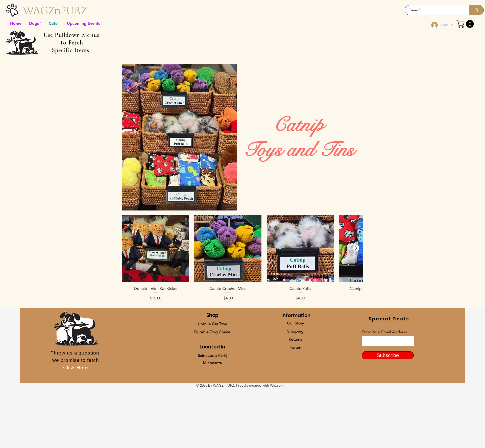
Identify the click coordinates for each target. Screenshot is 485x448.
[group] (242, 260)
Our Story (295, 323)
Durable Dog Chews (212, 331)
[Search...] (476, 10)
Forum (295, 347)
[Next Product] (356, 248)
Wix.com (277, 385)
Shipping (295, 331)
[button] (466, 24)
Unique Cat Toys (212, 323)
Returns (295, 339)
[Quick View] (155, 248)
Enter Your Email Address (384, 332)
